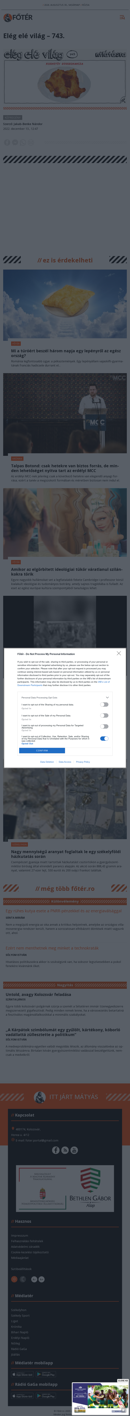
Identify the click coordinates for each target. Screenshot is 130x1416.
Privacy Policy (83, 762)
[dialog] (65, 708)
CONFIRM (42, 750)
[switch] (104, 704)
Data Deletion (47, 762)
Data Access (65, 762)
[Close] (120, 654)
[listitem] (65, 697)
